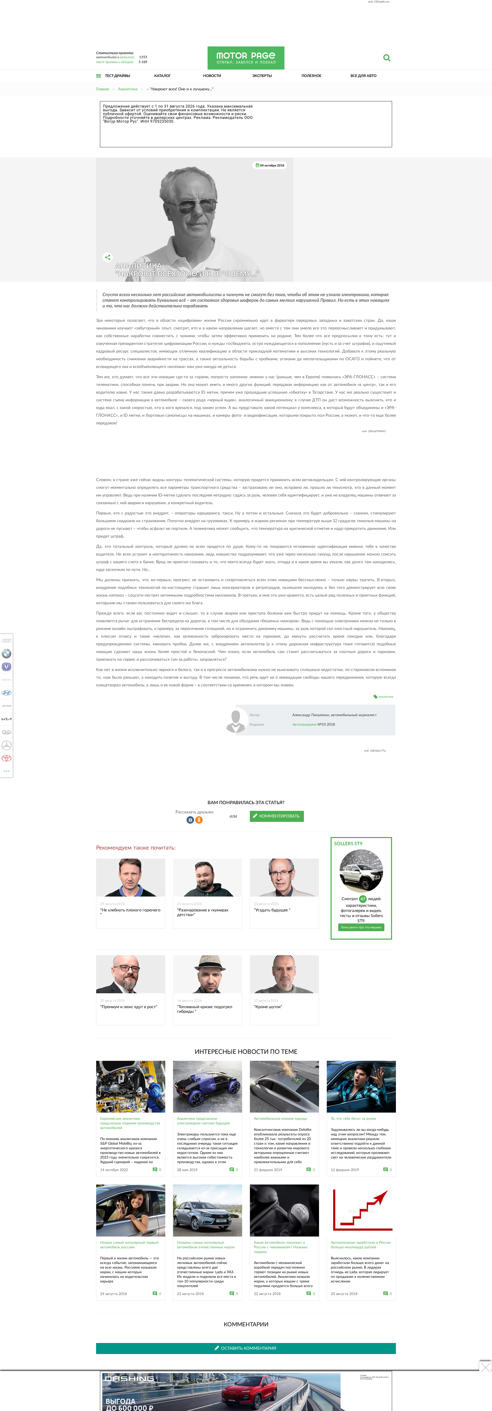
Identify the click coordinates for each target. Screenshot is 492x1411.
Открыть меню (98, 81)
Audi (5, 640)
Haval (5, 679)
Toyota (5, 758)
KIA (5, 719)
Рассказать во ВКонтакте (190, 820)
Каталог (162, 76)
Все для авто (363, 76)
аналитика (385, 696)
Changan (5, 666)
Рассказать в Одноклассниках (199, 820)
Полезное (311, 76)
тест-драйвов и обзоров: (115, 62)
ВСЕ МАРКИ (6, 769)
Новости (212, 76)
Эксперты (262, 76)
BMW (5, 653)
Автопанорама (304, 724)
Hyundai (5, 692)
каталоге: (127, 57)
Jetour (5, 705)
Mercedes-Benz (5, 745)
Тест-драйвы (117, 76)
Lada (5, 732)
